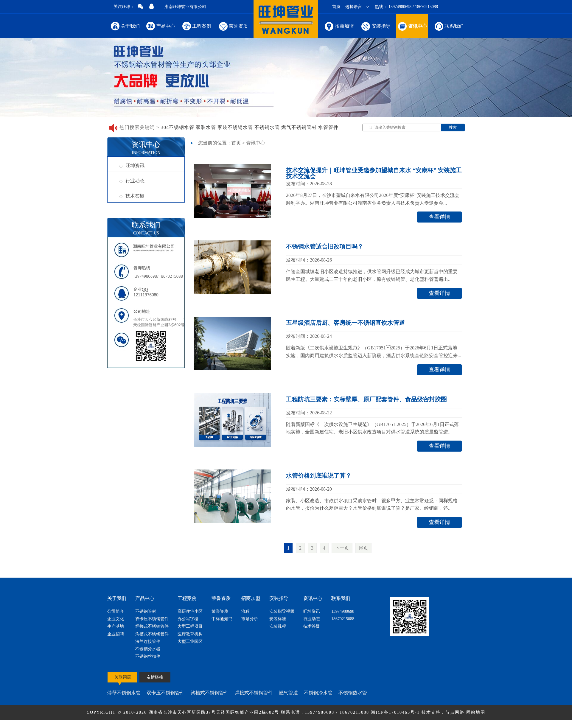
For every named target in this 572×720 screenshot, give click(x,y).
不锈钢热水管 (352, 692)
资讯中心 (417, 26)
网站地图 (475, 712)
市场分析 (249, 619)
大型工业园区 (190, 641)
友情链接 (155, 677)
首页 (336, 6)
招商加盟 (344, 26)
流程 (245, 611)
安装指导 (381, 26)
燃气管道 (288, 692)
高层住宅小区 (190, 611)
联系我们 (454, 26)
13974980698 (342, 611)
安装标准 (277, 619)
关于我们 (130, 26)
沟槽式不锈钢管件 (152, 634)
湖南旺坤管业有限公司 (185, 6)
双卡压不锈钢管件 (152, 619)
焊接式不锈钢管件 (152, 626)
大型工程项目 (190, 626)
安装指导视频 (281, 611)
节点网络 (454, 712)
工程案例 (201, 26)
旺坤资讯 (134, 165)
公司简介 (115, 611)
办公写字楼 (188, 619)
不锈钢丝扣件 (147, 656)
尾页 (363, 548)
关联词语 (122, 677)
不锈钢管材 (145, 611)
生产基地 (115, 626)
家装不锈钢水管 (235, 127)
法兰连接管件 (147, 641)
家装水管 (206, 127)
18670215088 (342, 619)
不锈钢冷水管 (318, 692)
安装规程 (277, 626)
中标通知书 (222, 619)
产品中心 (165, 26)
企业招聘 (115, 634)
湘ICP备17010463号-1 (396, 712)
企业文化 (115, 619)
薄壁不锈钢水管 (124, 692)
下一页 (342, 548)
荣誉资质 (238, 26)
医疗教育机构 (190, 634)
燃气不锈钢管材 (299, 127)
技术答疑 (134, 195)
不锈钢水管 (267, 127)
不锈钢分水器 (147, 649)
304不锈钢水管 (177, 127)
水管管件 (328, 127)
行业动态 (134, 180)
